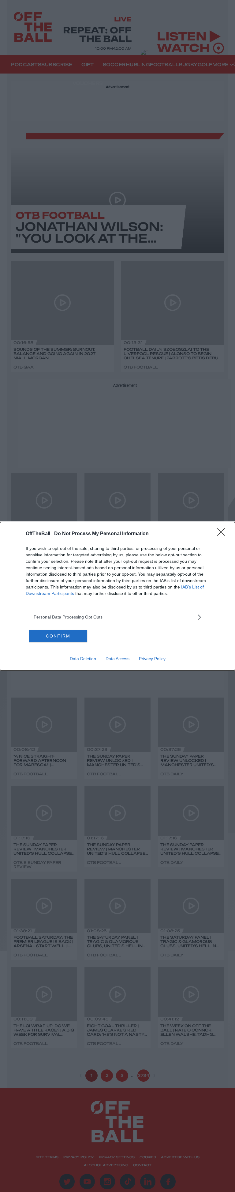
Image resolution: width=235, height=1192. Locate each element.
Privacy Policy (152, 658)
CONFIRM (58, 636)
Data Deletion (83, 658)
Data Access (117, 658)
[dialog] (117, 596)
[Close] (223, 534)
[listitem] (117, 617)
